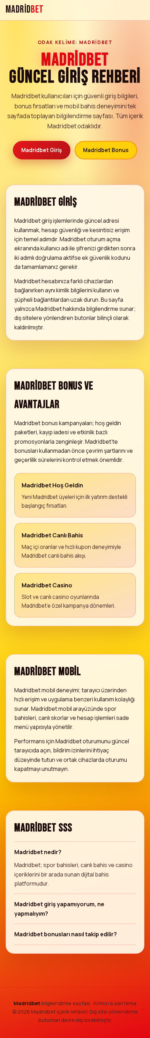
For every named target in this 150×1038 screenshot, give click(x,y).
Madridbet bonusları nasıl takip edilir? (65, 934)
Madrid (25, 10)
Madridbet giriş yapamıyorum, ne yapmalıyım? (59, 908)
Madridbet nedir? (37, 852)
